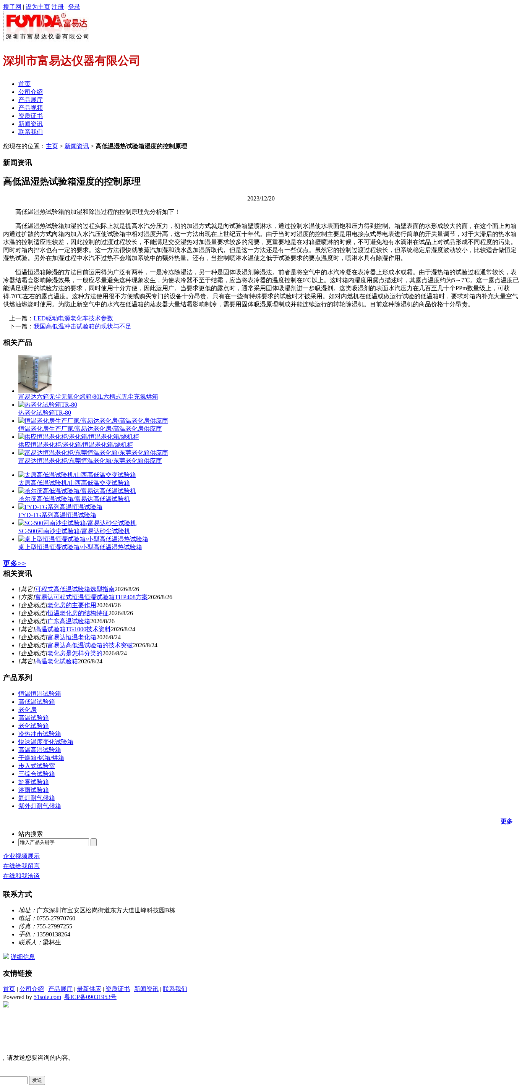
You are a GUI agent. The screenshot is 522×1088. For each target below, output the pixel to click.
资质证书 (30, 116)
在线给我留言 (21, 866)
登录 (74, 6)
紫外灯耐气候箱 (39, 806)
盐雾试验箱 (33, 782)
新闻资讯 (30, 124)
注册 (58, 6)
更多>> (14, 563)
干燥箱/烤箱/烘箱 (41, 758)
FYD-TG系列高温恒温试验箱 (57, 515)
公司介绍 (30, 92)
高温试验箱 (33, 718)
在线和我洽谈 (21, 876)
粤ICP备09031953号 (90, 997)
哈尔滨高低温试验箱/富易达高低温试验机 (74, 499)
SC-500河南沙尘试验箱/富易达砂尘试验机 (74, 531)
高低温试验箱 (36, 701)
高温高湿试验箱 (39, 750)
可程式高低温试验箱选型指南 (75, 589)
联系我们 (30, 132)
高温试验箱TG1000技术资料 (73, 629)
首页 (24, 84)
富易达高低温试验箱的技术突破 (90, 645)
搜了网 (12, 6)
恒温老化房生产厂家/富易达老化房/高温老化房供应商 (90, 428)
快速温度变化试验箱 (45, 742)
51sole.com (47, 997)
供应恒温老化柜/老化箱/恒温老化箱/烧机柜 (75, 444)
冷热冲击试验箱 (39, 734)
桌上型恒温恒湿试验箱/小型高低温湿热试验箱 (80, 547)
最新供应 (89, 989)
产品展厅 (30, 100)
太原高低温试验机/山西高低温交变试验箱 (74, 483)
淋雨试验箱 (33, 790)
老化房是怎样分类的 (74, 653)
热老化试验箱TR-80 (44, 412)
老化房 (27, 709)
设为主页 (38, 6)
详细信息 (23, 957)
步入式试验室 (36, 766)
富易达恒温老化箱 (71, 637)
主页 (52, 146)
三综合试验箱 (36, 774)
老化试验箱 (33, 726)
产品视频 (30, 108)
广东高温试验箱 (68, 621)
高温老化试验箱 (56, 661)
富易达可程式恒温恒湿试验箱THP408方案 (91, 597)
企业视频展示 (21, 856)
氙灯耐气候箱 (36, 798)
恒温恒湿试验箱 (39, 693)
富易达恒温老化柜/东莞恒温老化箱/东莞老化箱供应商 (90, 461)
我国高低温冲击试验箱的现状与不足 (82, 326)
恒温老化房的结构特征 (78, 613)
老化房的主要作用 (71, 605)
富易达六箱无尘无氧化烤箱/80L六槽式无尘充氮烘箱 (88, 396)
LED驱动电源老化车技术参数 (73, 318)
